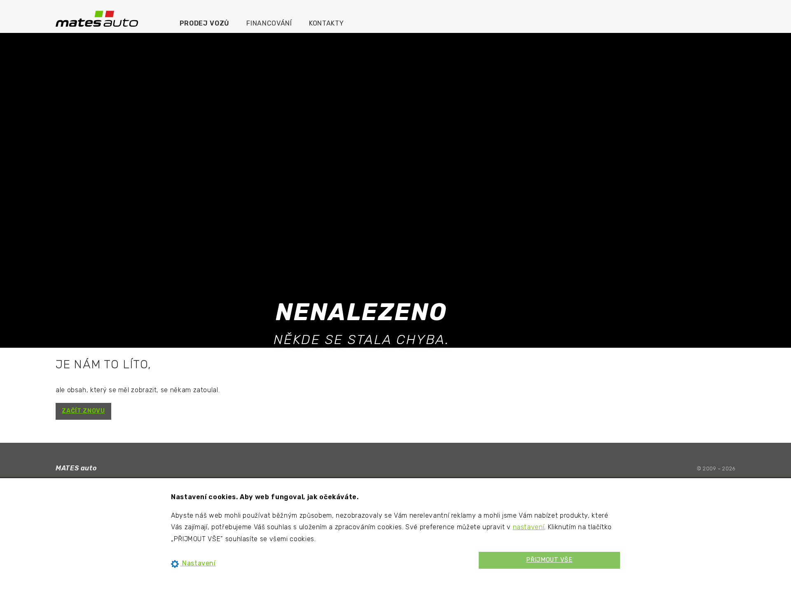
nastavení (529, 527)
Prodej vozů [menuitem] (204, 23)
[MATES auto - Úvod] (97, 18)
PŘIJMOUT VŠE (549, 559)
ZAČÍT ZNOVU (83, 410)
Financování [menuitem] (269, 23)
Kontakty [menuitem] (326, 23)
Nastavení (197, 563)
